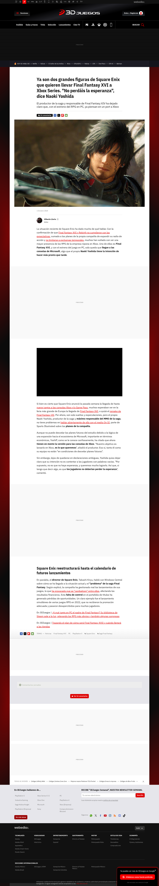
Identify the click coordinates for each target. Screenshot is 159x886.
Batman (119, 64)
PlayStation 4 (64, 800)
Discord (119, 815)
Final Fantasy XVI (89, 411)
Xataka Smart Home (22, 849)
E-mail (66, 115)
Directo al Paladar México (78, 868)
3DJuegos (79, 13)
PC (69, 634)
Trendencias (114, 839)
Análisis (19, 24)
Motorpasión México (98, 867)
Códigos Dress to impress (108, 781)
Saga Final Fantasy (105, 634)
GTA (94, 64)
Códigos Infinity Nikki (38, 781)
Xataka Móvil (19, 842)
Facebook (55, 115)
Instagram (110, 815)
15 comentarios (45, 115)
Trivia (43, 24)
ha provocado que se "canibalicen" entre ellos (75, 591)
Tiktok (124, 815)
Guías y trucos (32, 24)
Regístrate (134, 13)
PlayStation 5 (77, 634)
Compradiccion (115, 846)
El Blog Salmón (135, 839)
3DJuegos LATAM (40, 867)
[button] (51, 219)
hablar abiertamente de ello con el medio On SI (85, 422)
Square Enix (90, 634)
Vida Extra (37, 842)
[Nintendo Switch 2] (105, 24)
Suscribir (140, 795)
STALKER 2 (77, 64)
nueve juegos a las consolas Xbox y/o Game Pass (62, 407)
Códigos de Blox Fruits (127, 781)
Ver (81, 696)
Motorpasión (95, 839)
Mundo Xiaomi (20, 852)
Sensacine (56, 839)
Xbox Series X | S (43, 796)
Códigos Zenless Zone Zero (58, 781)
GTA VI (111, 64)
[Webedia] (21, 827)
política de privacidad (110, 800)
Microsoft (40, 805)
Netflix (35, 64)
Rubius (87, 64)
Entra (126, 13)
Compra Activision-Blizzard (67, 810)
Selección (52, 24)
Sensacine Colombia (60, 870)
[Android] (111, 24)
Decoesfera (114, 842)
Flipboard (62, 115)
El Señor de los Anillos (56, 64)
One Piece (102, 64)
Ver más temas (21, 817)
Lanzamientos (65, 24)
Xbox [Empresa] (65, 805)
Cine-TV (76, 24)
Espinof (55, 842)
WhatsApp (91, 815)
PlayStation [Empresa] (23, 809)
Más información (82, 884)
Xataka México (20, 867)
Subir (138, 828)
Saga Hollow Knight (22, 805)
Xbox (68, 64)
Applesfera (18, 846)
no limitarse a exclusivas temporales (65, 240)
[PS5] (93, 24)
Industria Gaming (21, 800)
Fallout (43, 64)
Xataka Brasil (19, 870)
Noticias (48, 634)
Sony (39, 809)
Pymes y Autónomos (136, 842)
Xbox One (40, 800)
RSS (115, 815)
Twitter (58, 115)
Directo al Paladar (78, 839)
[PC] (87, 24)
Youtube (105, 815)
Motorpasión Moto (97, 842)
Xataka (17, 839)
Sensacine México (59, 867)
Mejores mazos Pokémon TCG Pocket (83, 781)
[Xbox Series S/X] (99, 24)
